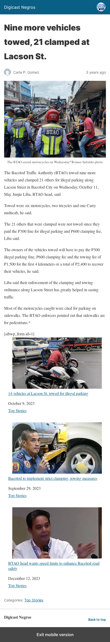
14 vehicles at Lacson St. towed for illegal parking (48, 393)
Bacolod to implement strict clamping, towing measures (52, 478)
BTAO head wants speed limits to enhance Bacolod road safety (54, 565)
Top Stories (17, 410)
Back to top (97, 619)
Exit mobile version (55, 634)
